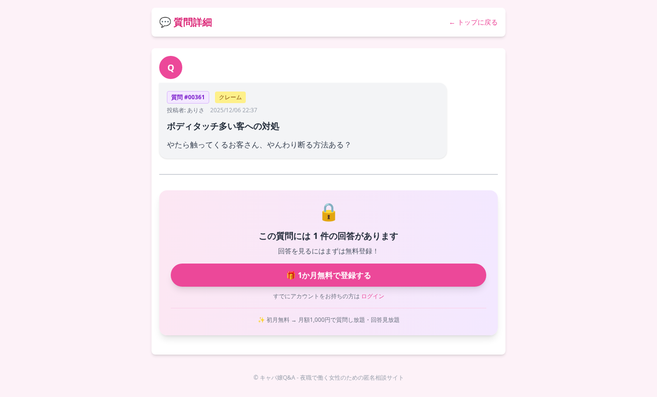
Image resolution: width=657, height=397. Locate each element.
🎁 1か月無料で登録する (328, 275)
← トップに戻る (473, 21)
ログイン (372, 296)
